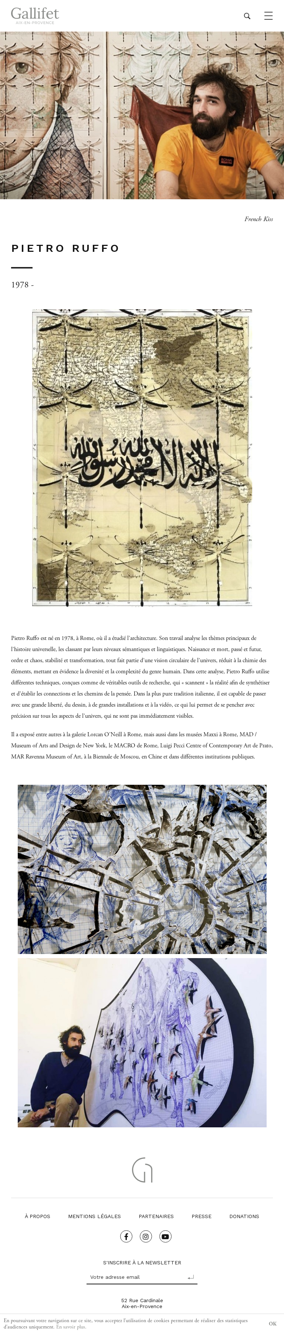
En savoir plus (70, 1327)
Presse (202, 1216)
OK (273, 1324)
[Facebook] (126, 1236)
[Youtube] (165, 1236)
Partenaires (156, 1216)
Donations (244, 1216)
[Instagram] (146, 1236)
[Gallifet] (35, 15)
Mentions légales (94, 1216)
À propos (37, 1216)
